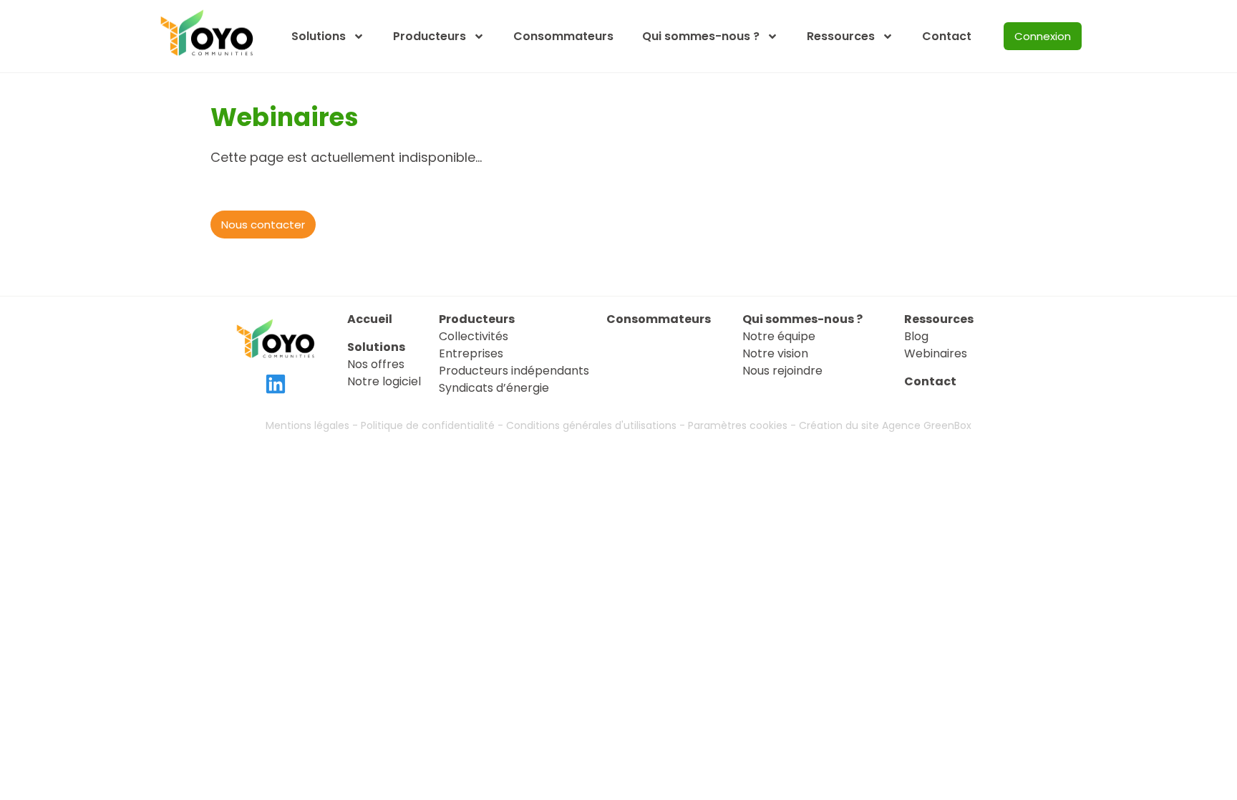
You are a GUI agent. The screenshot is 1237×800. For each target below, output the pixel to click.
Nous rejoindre (782, 370)
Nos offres (375, 364)
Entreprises (471, 353)
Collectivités (473, 336)
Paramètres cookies (737, 425)
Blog (916, 336)
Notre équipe (778, 336)
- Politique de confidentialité (423, 425)
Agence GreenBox (926, 425)
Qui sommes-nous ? (701, 36)
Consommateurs (563, 36)
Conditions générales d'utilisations (591, 425)
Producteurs (429, 36)
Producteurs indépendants (514, 370)
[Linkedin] (275, 384)
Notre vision (775, 353)
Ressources (841, 36)
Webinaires (935, 353)
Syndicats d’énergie (494, 388)
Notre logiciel (384, 381)
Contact (946, 36)
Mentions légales (309, 425)
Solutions (318, 36)
